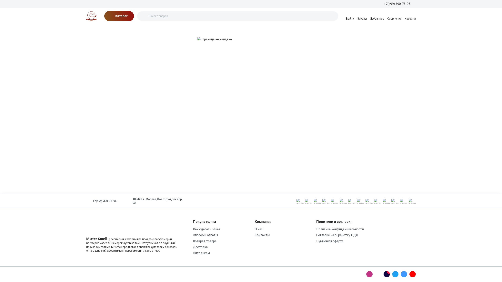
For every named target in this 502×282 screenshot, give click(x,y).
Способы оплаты (205, 235)
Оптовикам (201, 253)
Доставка (155, 28)
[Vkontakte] (404, 274)
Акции (109, 28)
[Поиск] (143, 16)
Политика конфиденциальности (340, 229)
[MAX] (378, 274)
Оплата (174, 28)
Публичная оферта (329, 241)
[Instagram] (369, 274)
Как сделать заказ (206, 229)
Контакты (194, 28)
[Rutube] (387, 274)
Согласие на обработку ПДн (337, 235)
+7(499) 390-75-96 (104, 200)
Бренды (92, 28)
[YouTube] (412, 274)
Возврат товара (204, 241)
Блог (123, 28)
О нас (137, 28)
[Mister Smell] (91, 16)
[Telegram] (395, 274)
